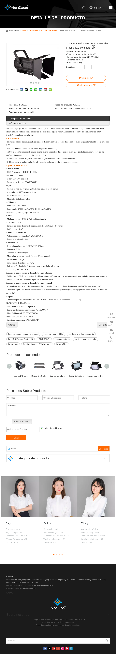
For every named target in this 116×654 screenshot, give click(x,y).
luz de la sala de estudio (85, 339)
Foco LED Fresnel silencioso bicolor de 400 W (21, 376)
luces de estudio (62, 339)
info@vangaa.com (29, 588)
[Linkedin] (71, 648)
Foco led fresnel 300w (53, 334)
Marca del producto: (63, 105)
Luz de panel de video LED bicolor (58, 376)
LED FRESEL (44, 339)
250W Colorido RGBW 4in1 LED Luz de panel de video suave (77, 376)
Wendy (84, 523)
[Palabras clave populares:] (107, 641)
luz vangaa (13, 344)
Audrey (47, 523)
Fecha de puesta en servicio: (67, 108)
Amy (8, 523)
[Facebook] (45, 648)
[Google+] (58, 648)
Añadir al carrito (84, 85)
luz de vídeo (61, 344)
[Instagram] (62, 648)
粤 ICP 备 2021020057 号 (52, 622)
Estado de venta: (16, 112)
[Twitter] (49, 648)
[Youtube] (53, 648)
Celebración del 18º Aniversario (37, 344)
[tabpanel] (20, 513)
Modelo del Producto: (18, 108)
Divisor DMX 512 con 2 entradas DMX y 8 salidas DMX (39, 376)
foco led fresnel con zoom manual (23, 334)
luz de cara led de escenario (81, 334)
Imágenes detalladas (18, 123)
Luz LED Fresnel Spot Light (20, 339)
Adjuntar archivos (21, 421)
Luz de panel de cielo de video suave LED (95, 376)
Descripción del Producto (20, 118)
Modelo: (12, 105)
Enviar (16, 438)
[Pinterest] (67, 648)
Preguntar (84, 78)
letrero (77, 625)
